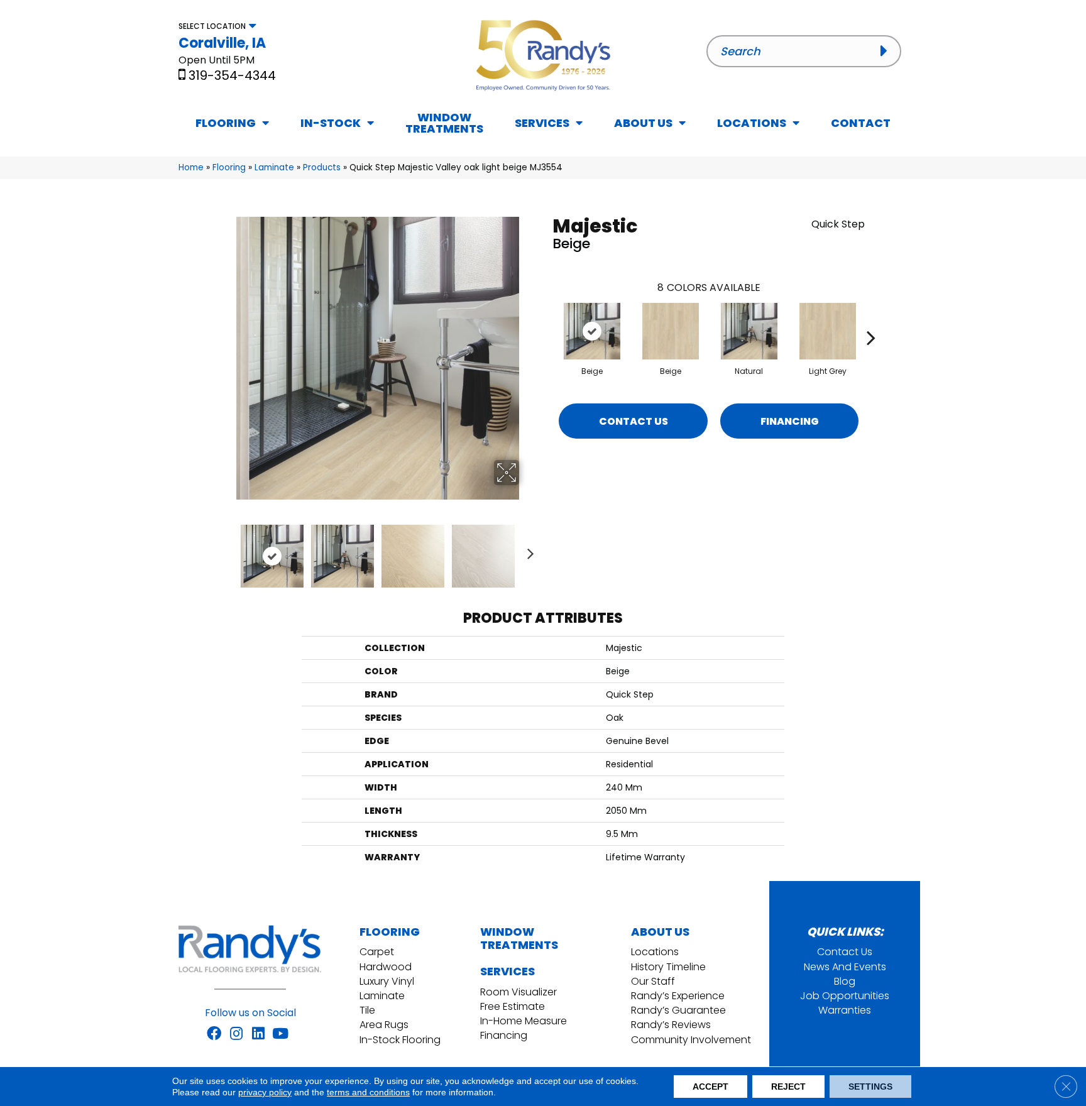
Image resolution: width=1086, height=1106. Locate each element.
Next (527, 550)
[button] (887, 50)
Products (322, 167)
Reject (788, 1086)
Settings (870, 1086)
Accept (710, 1086)
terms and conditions (368, 1092)
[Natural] (749, 331)
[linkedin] (258, 1034)
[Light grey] (827, 331)
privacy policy (265, 1092)
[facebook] (214, 1034)
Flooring (229, 167)
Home (191, 167)
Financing (789, 421)
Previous (227, 550)
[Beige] (592, 331)
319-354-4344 (232, 75)
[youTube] (280, 1034)
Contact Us (633, 421)
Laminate (274, 167)
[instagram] (236, 1034)
